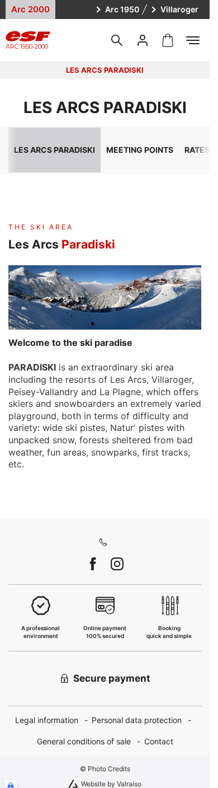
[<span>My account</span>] (142, 40)
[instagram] (117, 563)
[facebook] (93, 563)
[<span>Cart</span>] (167, 40)
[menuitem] (53, 720)
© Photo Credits (105, 768)
